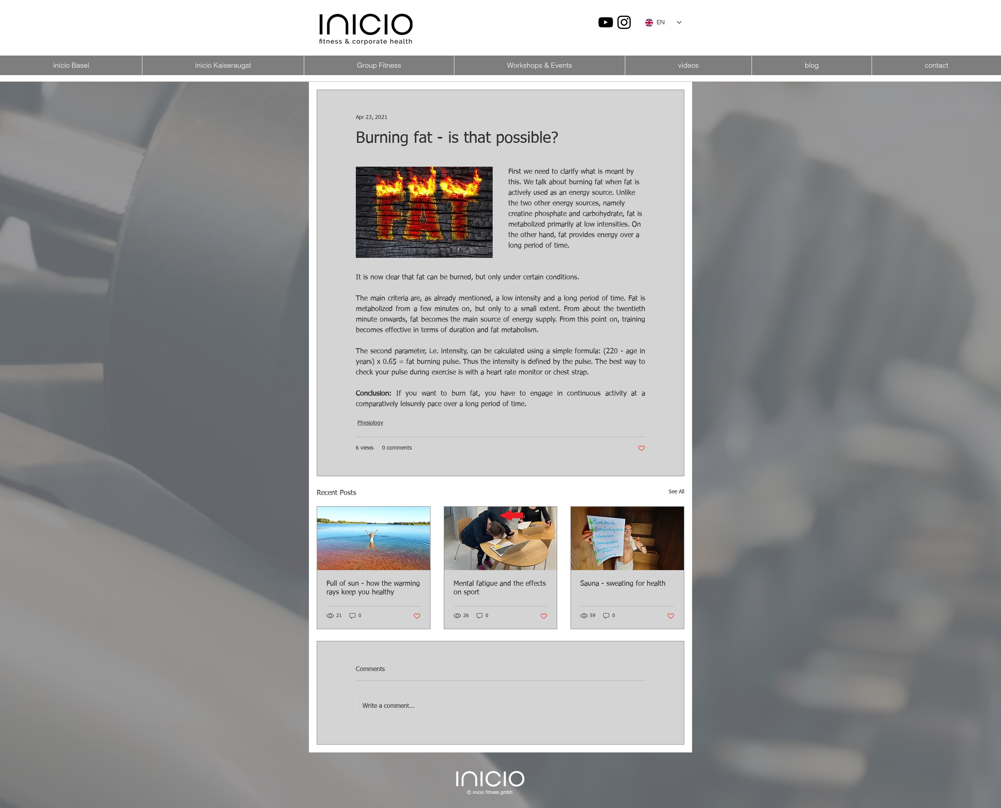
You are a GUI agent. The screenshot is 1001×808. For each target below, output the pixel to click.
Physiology (370, 423)
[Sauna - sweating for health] (627, 538)
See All (676, 492)
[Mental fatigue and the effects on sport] (500, 538)
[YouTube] (606, 22)
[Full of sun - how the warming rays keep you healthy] (373, 538)
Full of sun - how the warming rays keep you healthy (373, 588)
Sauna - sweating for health (623, 583)
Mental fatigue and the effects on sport (500, 588)
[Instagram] (624, 22)
